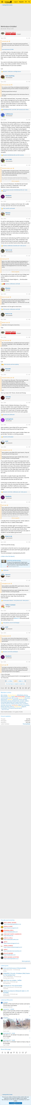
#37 (29, 580)
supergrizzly (6, 1009)
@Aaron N (17, 618)
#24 (29, 165)
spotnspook (19, 708)
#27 (29, 255)
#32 (29, 402)
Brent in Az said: (5, 297)
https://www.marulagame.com (11, 928)
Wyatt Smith (8, 698)
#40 (29, 662)
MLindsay (7, 706)
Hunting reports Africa (8, 978)
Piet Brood (7, 703)
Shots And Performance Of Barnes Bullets (14, 968)
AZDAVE (12, 1009)
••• (29, 1006)
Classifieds (5, 988)
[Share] (27, 38)
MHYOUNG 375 (6, 1033)
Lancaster (22, 701)
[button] (2, 1)
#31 (29, 374)
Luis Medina (25, 703)
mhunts (9, 701)
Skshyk (5, 695)
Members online (6, 692)
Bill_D (2, 695)
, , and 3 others (16, 109)
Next (20, 681)
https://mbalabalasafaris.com (11, 932)
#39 (29, 632)
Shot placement (7, 983)
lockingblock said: (6, 450)
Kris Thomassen (25, 705)
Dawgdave (5, 1017)
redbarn (27, 701)
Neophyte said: (5, 636)
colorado (4, 28)
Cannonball (3, 702)
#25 (29, 201)
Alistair (19, 705)
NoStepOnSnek (15, 701)
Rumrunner (8, 705)
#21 (29, 38)
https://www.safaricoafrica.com (11, 939)
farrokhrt (5, 696)
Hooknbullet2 (4, 708)
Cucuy (9, 708)
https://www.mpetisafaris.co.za (11, 958)
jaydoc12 (12, 706)
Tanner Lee (21, 699)
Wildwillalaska (20, 695)
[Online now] (4, 78)
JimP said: (4, 505)
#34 (29, 447)
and (11, 364)
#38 (29, 610)
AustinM (3, 698)
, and (12, 71)
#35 (29, 502)
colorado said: (5, 41)
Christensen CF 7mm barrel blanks (12, 985)
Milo (2, 696)
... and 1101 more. (5, 709)
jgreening (13, 708)
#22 (29, 81)
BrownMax (27, 698)
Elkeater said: (5, 322)
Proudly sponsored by (7, 920)
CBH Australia (15, 698)
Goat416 (17, 703)
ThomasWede (26, 724)
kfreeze (2, 706)
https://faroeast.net (8, 935)
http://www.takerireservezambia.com (12, 951)
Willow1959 (9, 702)
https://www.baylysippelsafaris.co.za (12, 924)
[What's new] (26, 1)
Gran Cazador (15, 702)
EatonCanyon (4, 699)
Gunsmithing (6, 995)
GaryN (12, 696)
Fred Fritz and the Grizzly (14, 560)
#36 (29, 542)
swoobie (3, 703)
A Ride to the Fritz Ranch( (8, 556)
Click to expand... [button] (16, 181)
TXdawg (13, 703)
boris (24, 702)
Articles (5, 971)
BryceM (21, 702)
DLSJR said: (4, 259)
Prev (11, 681)
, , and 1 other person (15, 190)
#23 (29, 119)
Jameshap (27, 696)
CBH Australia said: (6, 84)
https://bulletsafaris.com (9, 955)
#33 (29, 424)
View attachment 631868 (7, 49)
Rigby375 (24, 706)
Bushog (26, 695)
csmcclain (3, 705)
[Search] (29, 1)
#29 (29, 319)
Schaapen (5, 1002)
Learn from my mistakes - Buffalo (12, 980)
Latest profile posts (7, 1000)
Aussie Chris (15, 699)
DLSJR (13, 1033)
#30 (29, 337)
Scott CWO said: (5, 340)
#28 (29, 294)
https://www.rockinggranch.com (11, 943)
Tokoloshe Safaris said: (7, 168)
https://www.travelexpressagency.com (13, 947)
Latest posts (4, 966)
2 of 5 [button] (15, 681)
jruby (20, 703)
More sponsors (26, 961)
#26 (29, 218)
